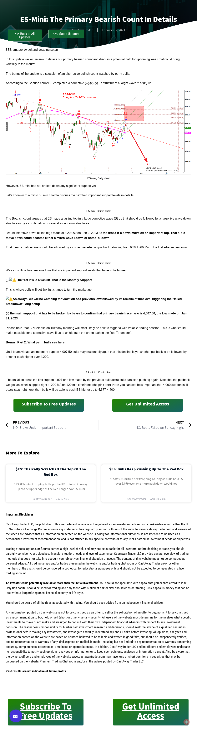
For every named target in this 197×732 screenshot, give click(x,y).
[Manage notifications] (187, 722)
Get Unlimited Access (147, 404)
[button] (15, 716)
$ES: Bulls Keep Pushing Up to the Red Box (146, 469)
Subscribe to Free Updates (49, 404)
